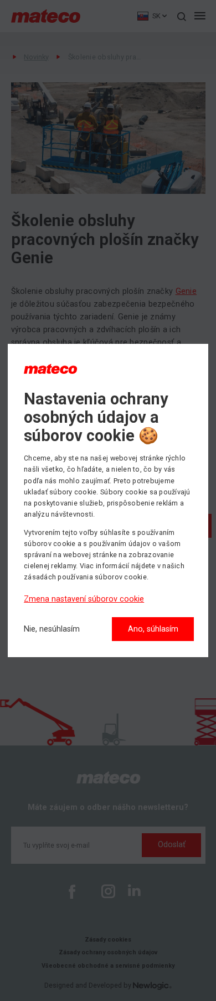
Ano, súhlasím (153, 629)
